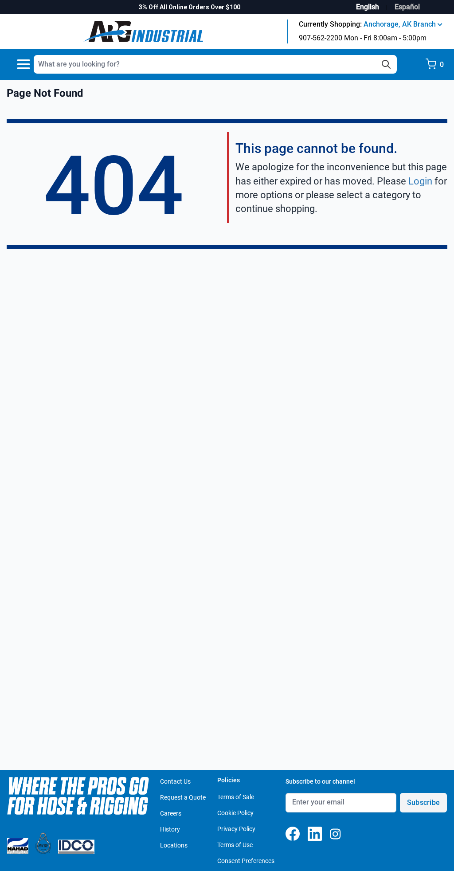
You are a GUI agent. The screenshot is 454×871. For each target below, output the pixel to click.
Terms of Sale (235, 796)
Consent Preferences (245, 860)
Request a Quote (183, 797)
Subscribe (423, 802)
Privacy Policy (236, 828)
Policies (228, 780)
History (170, 829)
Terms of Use (235, 844)
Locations (174, 845)
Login (420, 181)
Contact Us (175, 781)
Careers (170, 813)
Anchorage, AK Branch (401, 24)
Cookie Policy (235, 812)
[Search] (386, 64)
